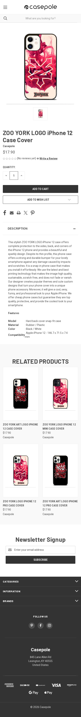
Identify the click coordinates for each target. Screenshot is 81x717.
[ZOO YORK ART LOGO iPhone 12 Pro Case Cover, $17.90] (60, 470)
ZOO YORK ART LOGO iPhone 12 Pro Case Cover (60, 503)
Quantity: (9, 167)
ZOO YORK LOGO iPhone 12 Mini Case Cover (59, 427)
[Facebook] (5, 212)
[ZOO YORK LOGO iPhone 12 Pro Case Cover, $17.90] (21, 470)
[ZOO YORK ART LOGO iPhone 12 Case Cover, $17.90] (21, 394)
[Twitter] (26, 212)
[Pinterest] (32, 212)
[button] (47, 158)
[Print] (19, 212)
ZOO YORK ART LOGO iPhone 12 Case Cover (20, 427)
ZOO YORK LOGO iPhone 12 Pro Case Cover (19, 503)
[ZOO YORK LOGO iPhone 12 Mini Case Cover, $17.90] (60, 394)
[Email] (12, 212)
